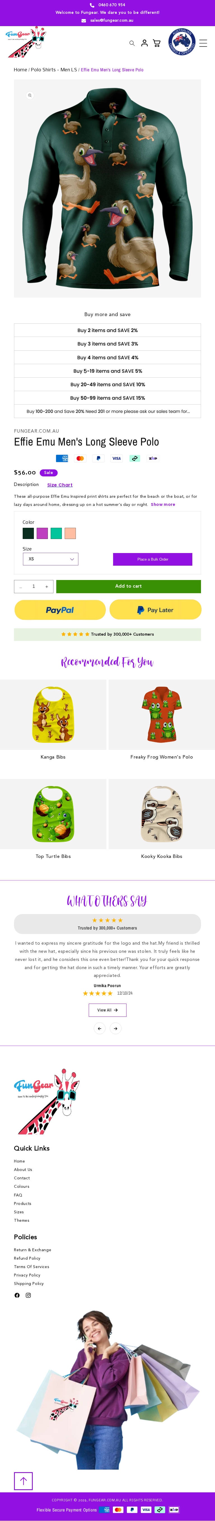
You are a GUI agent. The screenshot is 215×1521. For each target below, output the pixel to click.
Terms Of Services (31, 1267)
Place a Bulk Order (152, 559)
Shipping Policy (29, 1284)
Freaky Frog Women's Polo (161, 757)
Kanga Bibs (53, 757)
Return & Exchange (32, 1250)
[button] (203, 43)
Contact (22, 1178)
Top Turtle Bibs (53, 856)
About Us (23, 1170)
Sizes (19, 1212)
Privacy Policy (27, 1275)
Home (21, 70)
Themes (21, 1221)
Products (22, 1204)
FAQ (18, 1195)
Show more (163, 504)
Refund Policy (27, 1258)
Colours (21, 1187)
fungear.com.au (105, 1500)
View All (104, 1010)
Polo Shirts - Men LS (54, 70)
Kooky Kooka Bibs (162, 856)
